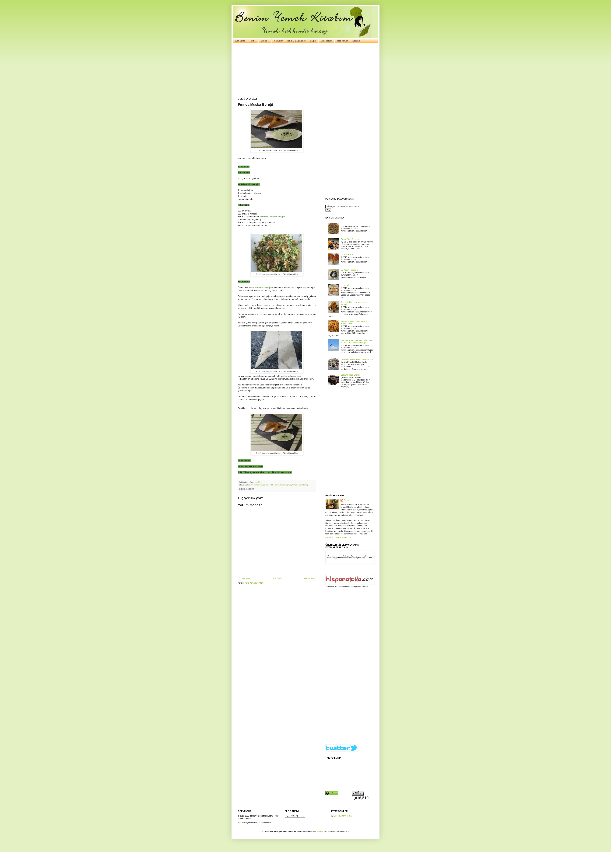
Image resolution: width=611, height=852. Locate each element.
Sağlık (313, 41)
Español (356, 41)
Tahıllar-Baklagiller (296, 41)
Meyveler (278, 41)
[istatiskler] (342, 816)
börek (277, 485)
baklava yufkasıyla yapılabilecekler (260, 485)
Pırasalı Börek (347, 254)
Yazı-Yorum (342, 41)
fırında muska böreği (300, 485)
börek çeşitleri (285, 485)
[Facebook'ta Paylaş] (249, 488)
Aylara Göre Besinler (350, 239)
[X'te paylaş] (246, 488)
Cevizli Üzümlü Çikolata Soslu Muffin (357, 359)
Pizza (343, 224)
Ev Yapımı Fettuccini (349, 270)
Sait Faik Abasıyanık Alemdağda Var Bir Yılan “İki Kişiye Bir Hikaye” (356, 341)
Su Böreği (345, 285)
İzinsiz (240, 823)
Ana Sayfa (240, 41)
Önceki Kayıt (309, 578)
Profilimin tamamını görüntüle (338, 537)
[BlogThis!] (243, 488)
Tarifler (252, 41)
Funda (346, 500)
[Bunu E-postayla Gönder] (240, 488)
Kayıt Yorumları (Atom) (254, 583)
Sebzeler (265, 41)
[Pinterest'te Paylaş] (252, 488)
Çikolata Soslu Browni (350, 375)
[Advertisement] (305, 70)
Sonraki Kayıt (244, 578)
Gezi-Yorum (326, 41)
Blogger (320, 831)
